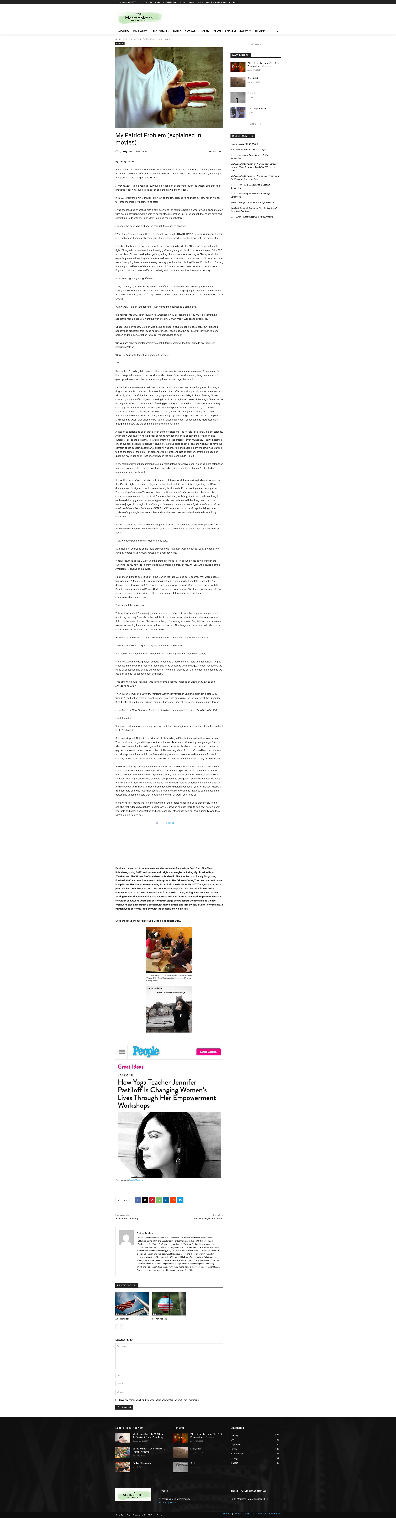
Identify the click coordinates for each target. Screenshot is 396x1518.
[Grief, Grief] (237, 82)
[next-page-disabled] (122, 1326)
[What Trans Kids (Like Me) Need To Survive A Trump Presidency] (122, 1438)
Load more (254, 124)
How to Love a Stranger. (254, 149)
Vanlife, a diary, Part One (262, 202)
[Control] (237, 97)
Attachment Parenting (126, 1218)
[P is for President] (169, 1303)
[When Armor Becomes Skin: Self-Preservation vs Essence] (237, 67)
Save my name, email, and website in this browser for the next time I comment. (159, 1400)
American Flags (122, 1319)
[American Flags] (132, 1303)
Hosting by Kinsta (167, 1502)
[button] (277, 30)
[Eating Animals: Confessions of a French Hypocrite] (122, 1452)
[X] (145, 1200)
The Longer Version (257, 108)
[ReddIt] (173, 1200)
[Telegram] (180, 1200)
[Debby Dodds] (117, 151)
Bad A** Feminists (142, 1463)
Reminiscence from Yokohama (258, 216)
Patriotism (127, 39)
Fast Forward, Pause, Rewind (208, 1218)
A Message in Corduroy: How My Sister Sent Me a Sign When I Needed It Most (254, 167)
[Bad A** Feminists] (122, 1467)
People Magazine (136, 1180)
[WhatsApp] (159, 1200)
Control (251, 93)
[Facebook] (138, 1200)
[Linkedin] (166, 1200)
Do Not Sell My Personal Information (262, 1513)
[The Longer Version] (237, 112)
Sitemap (227, 1513)
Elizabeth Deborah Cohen (242, 208)
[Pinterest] (152, 1200)
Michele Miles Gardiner (241, 163)
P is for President (159, 1319)
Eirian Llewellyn (238, 202)
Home (118, 39)
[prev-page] (117, 1326)
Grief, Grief (253, 78)
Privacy (237, 1513)
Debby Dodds (127, 151)
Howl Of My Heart (249, 143)
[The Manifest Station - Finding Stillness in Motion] (140, 17)
